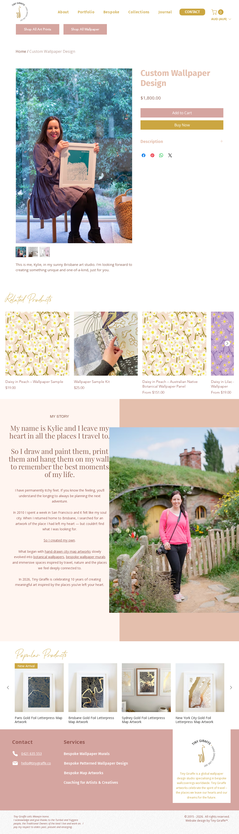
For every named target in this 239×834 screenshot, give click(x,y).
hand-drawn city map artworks (68, 551)
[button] (111, 12)
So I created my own (59, 540)
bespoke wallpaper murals (85, 557)
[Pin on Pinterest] (152, 155)
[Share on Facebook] (143, 155)
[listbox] (221, 19)
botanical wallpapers (48, 557)
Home (21, 51)
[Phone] (15, 754)
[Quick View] (37, 344)
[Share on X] (170, 155)
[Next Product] (227, 343)
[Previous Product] (8, 687)
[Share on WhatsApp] (161, 155)
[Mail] (15, 763)
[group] (119, 353)
